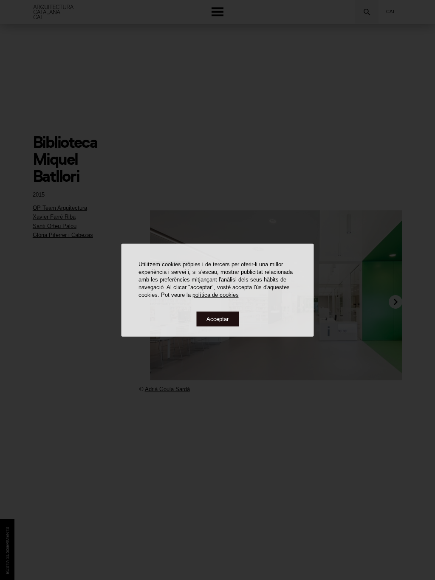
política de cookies (215, 294)
